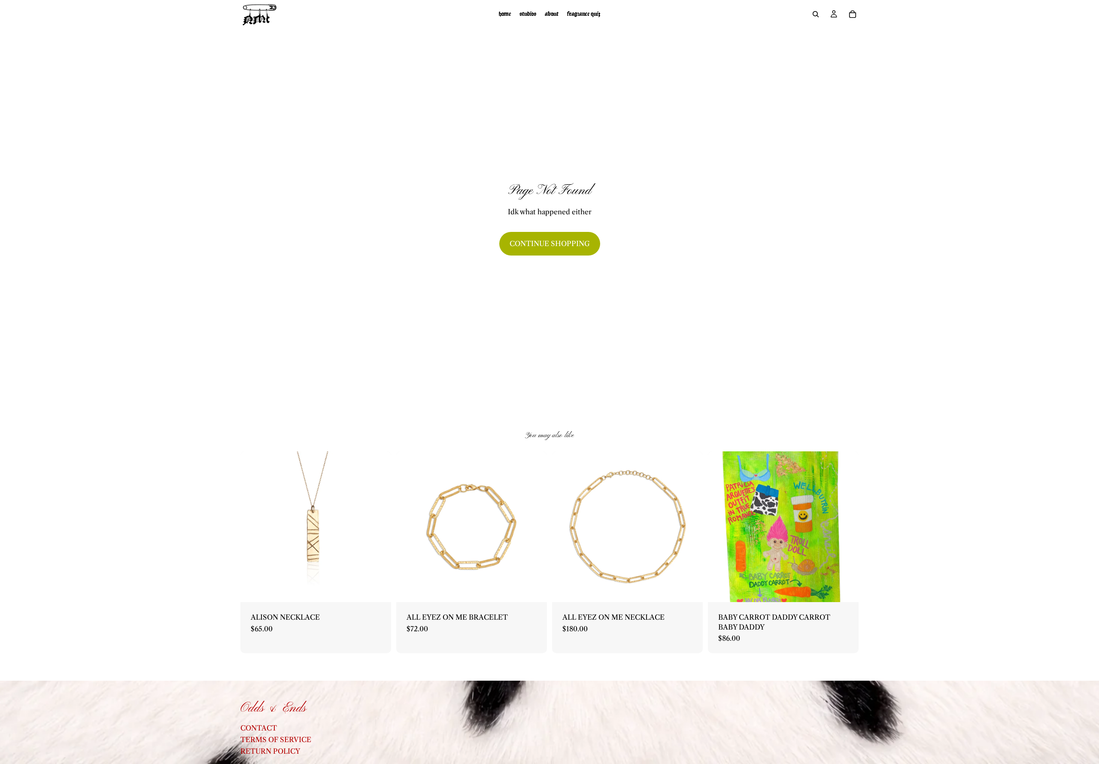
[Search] (815, 14)
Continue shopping (550, 243)
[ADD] (378, 589)
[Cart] (852, 14)
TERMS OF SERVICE (275, 739)
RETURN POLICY (270, 751)
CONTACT (258, 728)
